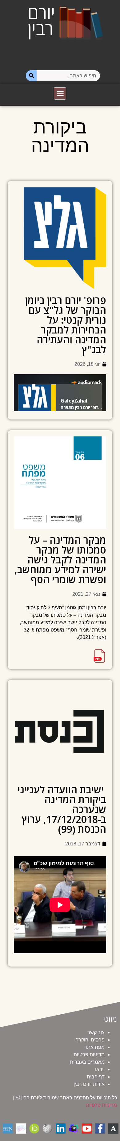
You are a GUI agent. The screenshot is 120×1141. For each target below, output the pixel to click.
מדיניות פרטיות (89, 1054)
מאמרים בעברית (87, 1062)
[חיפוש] (31, 75)
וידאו (100, 1069)
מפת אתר (94, 1047)
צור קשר (96, 1032)
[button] (60, 93)
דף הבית (96, 1076)
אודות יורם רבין (89, 1084)
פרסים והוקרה (90, 1039)
